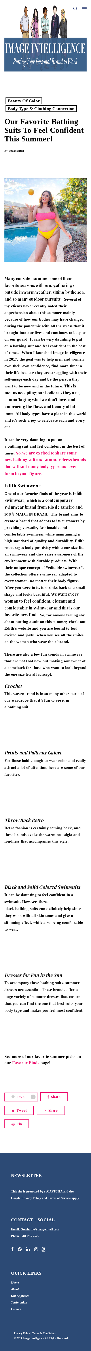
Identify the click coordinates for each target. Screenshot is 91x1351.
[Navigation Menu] (84, 8)
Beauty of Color (24, 100)
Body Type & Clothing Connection (41, 108)
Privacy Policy (31, 1198)
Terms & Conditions (44, 1333)
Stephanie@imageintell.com (40, 1229)
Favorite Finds (25, 1062)
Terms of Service (59, 1198)
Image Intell (16, 150)
